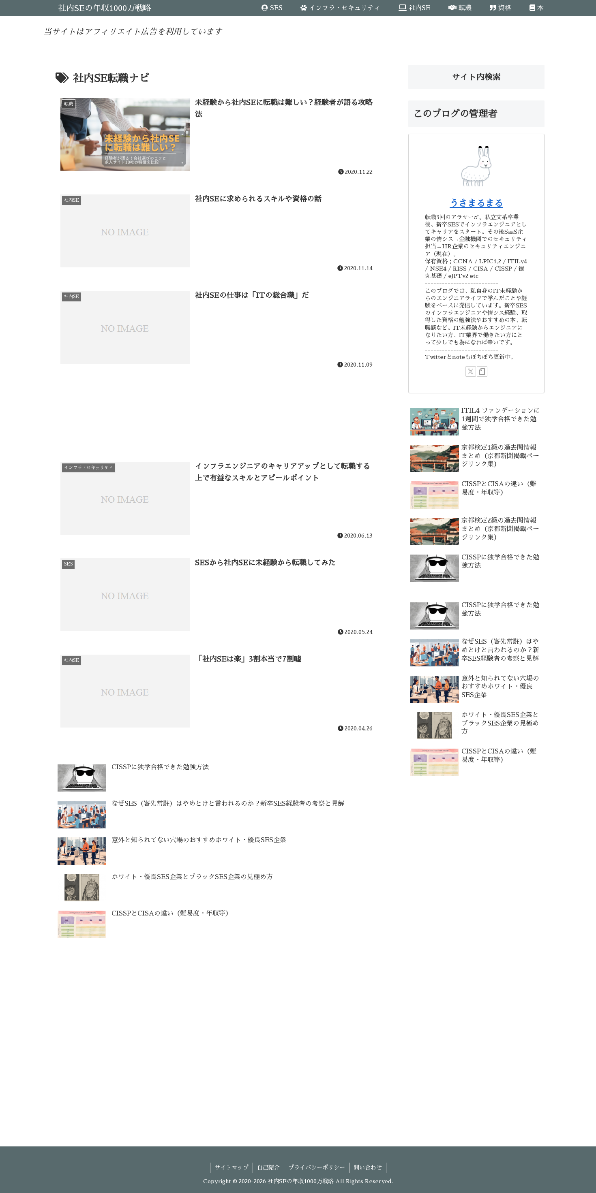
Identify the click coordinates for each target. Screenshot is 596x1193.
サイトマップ (231, 1167)
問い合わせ (368, 1167)
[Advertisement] (218, 403)
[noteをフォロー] (482, 371)
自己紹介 (268, 1167)
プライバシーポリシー (316, 1167)
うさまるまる (476, 203)
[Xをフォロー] (470, 371)
